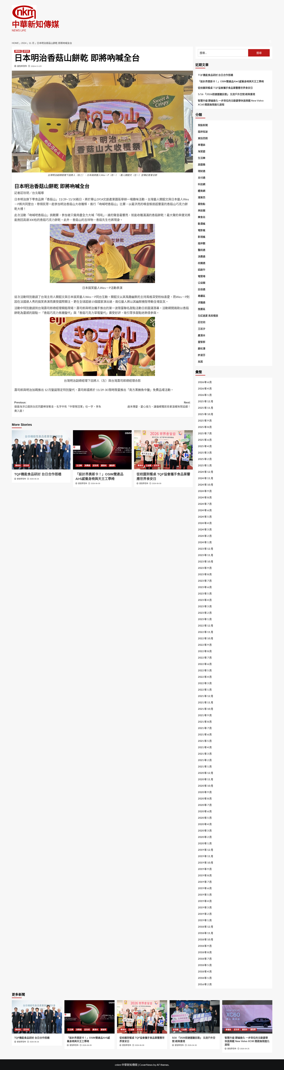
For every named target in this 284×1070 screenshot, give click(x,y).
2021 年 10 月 (205, 708)
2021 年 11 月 (205, 702)
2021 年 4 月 (205, 747)
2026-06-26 (34, 479)
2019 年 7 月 (205, 881)
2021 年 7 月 (205, 728)
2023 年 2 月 (205, 612)
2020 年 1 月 (205, 843)
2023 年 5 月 (205, 593)
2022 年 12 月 (205, 625)
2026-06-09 (95, 483)
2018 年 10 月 (205, 939)
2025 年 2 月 (205, 458)
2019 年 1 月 (205, 920)
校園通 (201, 263)
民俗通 (201, 289)
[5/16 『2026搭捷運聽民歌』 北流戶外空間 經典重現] (195, 1017)
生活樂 (79, 466)
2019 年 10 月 (205, 862)
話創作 (201, 269)
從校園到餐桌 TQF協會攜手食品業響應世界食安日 (225, 87)
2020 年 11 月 (205, 779)
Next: (158, 404)
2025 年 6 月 (205, 439)
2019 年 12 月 (205, 849)
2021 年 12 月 (205, 695)
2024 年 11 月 (205, 478)
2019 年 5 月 (205, 894)
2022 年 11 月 (205, 631)
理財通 (201, 171)
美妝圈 (201, 210)
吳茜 (200, 361)
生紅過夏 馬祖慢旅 (208, 315)
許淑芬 (201, 354)
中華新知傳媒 (35, 24)
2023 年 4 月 (205, 599)
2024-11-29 (36, 66)
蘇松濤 (201, 348)
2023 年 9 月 (205, 567)
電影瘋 (201, 230)
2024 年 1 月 (205, 542)
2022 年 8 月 (205, 651)
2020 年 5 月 (205, 817)
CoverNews (146, 1064)
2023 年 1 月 (205, 619)
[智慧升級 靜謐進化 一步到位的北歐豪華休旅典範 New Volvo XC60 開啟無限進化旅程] (247, 1017)
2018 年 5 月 (205, 965)
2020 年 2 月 (205, 836)
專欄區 (201, 295)
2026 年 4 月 (205, 388)
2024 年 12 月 (205, 471)
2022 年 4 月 (205, 676)
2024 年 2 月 (205, 535)
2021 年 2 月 (205, 760)
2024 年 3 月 (205, 529)
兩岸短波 (203, 131)
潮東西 (201, 197)
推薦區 (201, 308)
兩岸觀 (201, 243)
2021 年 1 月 (205, 766)
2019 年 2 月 (205, 913)
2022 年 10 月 (205, 638)
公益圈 (148, 466)
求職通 (201, 302)
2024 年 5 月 (205, 516)
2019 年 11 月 (205, 856)
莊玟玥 (26, 51)
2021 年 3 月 (205, 753)
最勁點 (201, 203)
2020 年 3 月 (205, 830)
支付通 (201, 177)
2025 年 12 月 (205, 401)
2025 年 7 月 (205, 433)
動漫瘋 (201, 223)
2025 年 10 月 (205, 414)
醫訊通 (201, 249)
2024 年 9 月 (205, 490)
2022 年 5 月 (205, 670)
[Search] (270, 42)
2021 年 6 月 (205, 734)
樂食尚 (18, 51)
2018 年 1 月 (205, 977)
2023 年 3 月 (205, 606)
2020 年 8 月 (205, 798)
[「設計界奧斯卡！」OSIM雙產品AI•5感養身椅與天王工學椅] (102, 449)
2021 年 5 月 (205, 740)
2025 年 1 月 (205, 465)
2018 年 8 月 (205, 952)
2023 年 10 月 (205, 561)
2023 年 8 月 (205, 574)
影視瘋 (201, 236)
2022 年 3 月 (205, 683)
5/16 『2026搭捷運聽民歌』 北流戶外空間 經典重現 (226, 94)
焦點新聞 (203, 125)
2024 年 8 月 (205, 497)
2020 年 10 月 (205, 785)
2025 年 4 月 (205, 446)
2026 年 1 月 (205, 394)
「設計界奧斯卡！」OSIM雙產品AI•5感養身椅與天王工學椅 (231, 81)
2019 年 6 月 (205, 888)
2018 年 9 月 (205, 945)
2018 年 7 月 (205, 958)
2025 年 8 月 (205, 426)
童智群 (112, 466)
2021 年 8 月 (205, 721)
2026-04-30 (192, 1045)
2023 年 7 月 (205, 580)
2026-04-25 (244, 1049)
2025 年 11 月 (205, 407)
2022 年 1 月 (205, 689)
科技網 (201, 184)
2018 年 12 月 (205, 926)
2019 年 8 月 (205, 875)
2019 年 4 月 (205, 900)
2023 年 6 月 (205, 587)
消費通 (87, 466)
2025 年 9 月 (205, 420)
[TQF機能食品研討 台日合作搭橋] (41, 449)
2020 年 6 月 (205, 811)
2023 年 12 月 (205, 548)
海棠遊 (201, 151)
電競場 (201, 276)
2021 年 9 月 (205, 715)
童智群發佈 (22, 66)
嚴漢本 (103, 466)
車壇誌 (201, 144)
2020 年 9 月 (205, 792)
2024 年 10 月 (205, 484)
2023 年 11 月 (205, 555)
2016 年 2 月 (205, 984)
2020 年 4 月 (205, 824)
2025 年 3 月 (205, 452)
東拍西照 (203, 138)
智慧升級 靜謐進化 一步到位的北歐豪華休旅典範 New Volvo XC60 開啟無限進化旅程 (230, 102)
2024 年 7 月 (205, 503)
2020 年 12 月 (205, 772)
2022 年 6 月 (205, 663)
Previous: (57, 406)
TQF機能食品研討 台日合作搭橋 (37, 474)
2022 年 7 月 (205, 657)
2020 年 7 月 (205, 804)
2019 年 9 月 (205, 868)
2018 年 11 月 (205, 933)
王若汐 (201, 328)
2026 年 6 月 (205, 382)
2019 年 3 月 (205, 907)
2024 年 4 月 (205, 523)
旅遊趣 (201, 164)
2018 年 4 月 (205, 971)
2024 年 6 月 (205, 510)
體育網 (201, 190)
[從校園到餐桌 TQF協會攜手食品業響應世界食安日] (163, 449)
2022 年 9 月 (205, 644)
